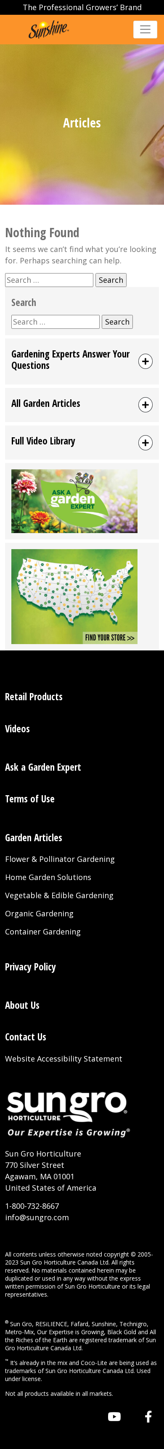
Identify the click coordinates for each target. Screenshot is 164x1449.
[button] (82, 361)
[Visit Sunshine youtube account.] (114, 1416)
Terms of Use (30, 798)
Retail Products (34, 696)
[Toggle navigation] (145, 29)
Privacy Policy (30, 966)
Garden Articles (33, 837)
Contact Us (25, 1036)
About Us (22, 1005)
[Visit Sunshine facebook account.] (148, 1416)
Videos (17, 728)
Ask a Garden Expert (43, 767)
